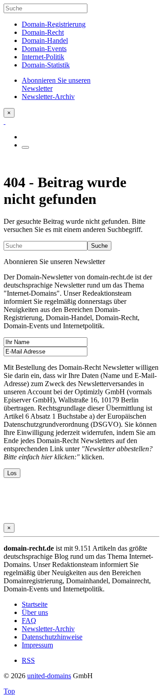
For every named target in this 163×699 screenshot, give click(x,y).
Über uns (35, 612)
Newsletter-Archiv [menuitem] (48, 96)
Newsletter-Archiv (48, 629)
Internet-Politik (43, 57)
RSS (28, 660)
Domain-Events (44, 48)
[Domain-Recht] (4, 121)
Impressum (37, 645)
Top (9, 691)
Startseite (35, 604)
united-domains (49, 676)
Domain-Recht (43, 32)
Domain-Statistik (46, 65)
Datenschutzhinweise (52, 637)
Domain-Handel (45, 40)
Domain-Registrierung (54, 24)
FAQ (29, 620)
